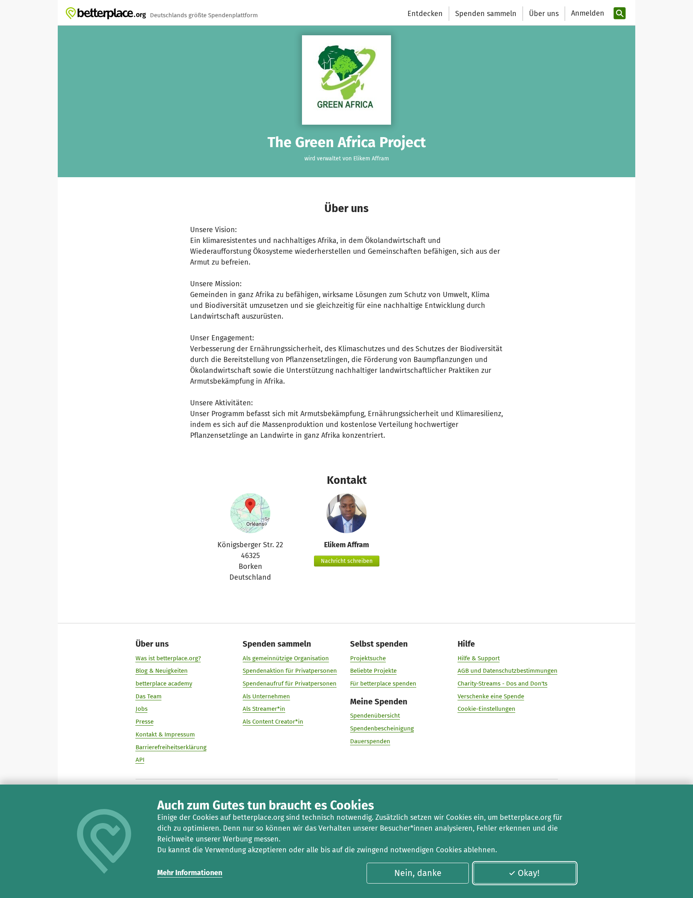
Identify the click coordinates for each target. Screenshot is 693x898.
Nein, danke (418, 873)
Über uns (544, 13)
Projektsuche (368, 658)
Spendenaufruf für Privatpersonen (289, 683)
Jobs (142, 708)
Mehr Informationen (189, 872)
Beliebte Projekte (373, 670)
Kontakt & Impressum (165, 734)
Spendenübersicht (375, 715)
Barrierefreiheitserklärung (171, 747)
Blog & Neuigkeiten (162, 670)
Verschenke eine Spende (491, 696)
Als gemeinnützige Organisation (286, 658)
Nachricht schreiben (347, 561)
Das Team (149, 696)
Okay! (528, 873)
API (140, 759)
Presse (145, 721)
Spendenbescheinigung (382, 728)
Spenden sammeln (486, 13)
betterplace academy (164, 683)
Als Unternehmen (266, 696)
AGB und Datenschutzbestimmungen (507, 670)
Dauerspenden (370, 741)
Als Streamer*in (264, 708)
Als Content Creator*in (273, 721)
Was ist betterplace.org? (168, 658)
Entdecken (425, 13)
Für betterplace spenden (383, 683)
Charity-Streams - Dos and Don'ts (502, 683)
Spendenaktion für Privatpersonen (290, 670)
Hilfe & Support (479, 658)
